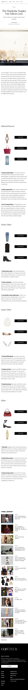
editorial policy (13, 671)
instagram (3, 681)
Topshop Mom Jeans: (7, 271)
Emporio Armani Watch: (8, 173)
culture (21, 1)
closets (17, 1)
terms (11, 677)
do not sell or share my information (17, 679)
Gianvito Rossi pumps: (7, 458)
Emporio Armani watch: (8, 473)
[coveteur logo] (4, 1)
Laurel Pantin (14, 22)
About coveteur (5, 656)
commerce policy (13, 673)
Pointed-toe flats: (6, 369)
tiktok (2, 685)
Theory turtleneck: (6, 282)
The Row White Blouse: (7, 356)
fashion (10, 1)
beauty (14, 1)
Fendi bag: (4, 447)
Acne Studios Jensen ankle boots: (10, 295)
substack (3, 683)
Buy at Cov (20, 137)
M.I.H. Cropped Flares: (7, 204)
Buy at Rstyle (21, 148)
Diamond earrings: (6, 384)
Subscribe (9, 666)
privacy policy (13, 675)
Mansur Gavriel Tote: (7, 189)
